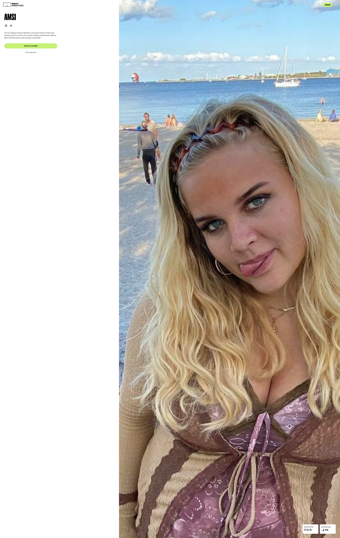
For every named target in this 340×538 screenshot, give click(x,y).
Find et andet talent (30, 52)
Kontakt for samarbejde (31, 46)
